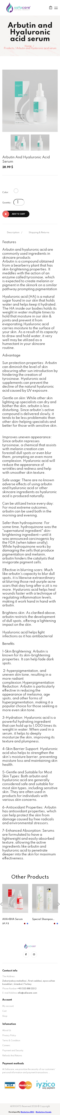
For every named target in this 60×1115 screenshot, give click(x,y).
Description (13, 232)
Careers (6, 1045)
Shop (4, 1016)
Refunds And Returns (12, 1056)
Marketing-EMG (27, 1112)
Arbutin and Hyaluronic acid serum (36, 48)
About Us (6, 1030)
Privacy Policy (9, 1035)
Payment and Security (12, 1051)
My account (8, 1006)
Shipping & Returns (39, 232)
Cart (4, 1011)
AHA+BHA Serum (12, 919)
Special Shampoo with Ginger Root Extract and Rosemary (42, 919)
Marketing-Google (43, 1112)
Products (9, 48)
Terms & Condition (11, 1041)
